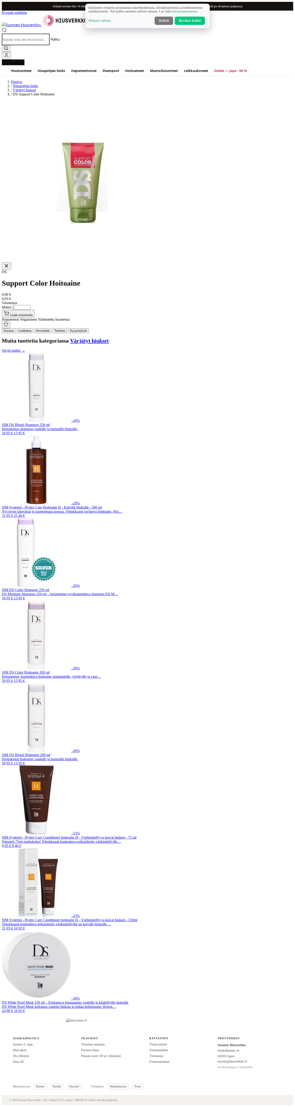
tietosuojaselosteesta (185, 11)
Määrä (6, 307)
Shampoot (111, 70)
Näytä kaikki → (13, 350)
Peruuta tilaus (90, 1050)
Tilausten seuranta (93, 1044)
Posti (138, 1086)
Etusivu (16, 82)
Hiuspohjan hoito (51, 70)
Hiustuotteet (21, 70)
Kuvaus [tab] (9, 330)
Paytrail (74, 1086)
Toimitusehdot (158, 1050)
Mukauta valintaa (99, 20)
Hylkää (164, 20)
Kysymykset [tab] (78, 330)
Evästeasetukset (159, 1061)
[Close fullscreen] (6, 266)
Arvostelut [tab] (43, 330)
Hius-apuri (20, 1050)
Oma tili (18, 1061)
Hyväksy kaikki (190, 20)
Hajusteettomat (84, 70)
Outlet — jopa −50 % (230, 70)
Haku (55, 39)
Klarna (40, 1086)
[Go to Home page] (45, 24)
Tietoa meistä (158, 1044)
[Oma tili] (6, 55)
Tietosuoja (156, 1056)
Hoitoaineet (134, 70)
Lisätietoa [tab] (24, 330)
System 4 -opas (23, 1044)
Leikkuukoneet (196, 70)
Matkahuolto (118, 1086)
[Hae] (6, 48)
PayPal (57, 1086)
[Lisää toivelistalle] (6, 325)
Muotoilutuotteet (164, 70)
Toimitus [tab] (59, 330)
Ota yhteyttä (21, 1056)
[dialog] (147, 16)
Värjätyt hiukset (24, 90)
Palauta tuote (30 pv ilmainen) (101, 1056)
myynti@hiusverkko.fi (232, 1061)
